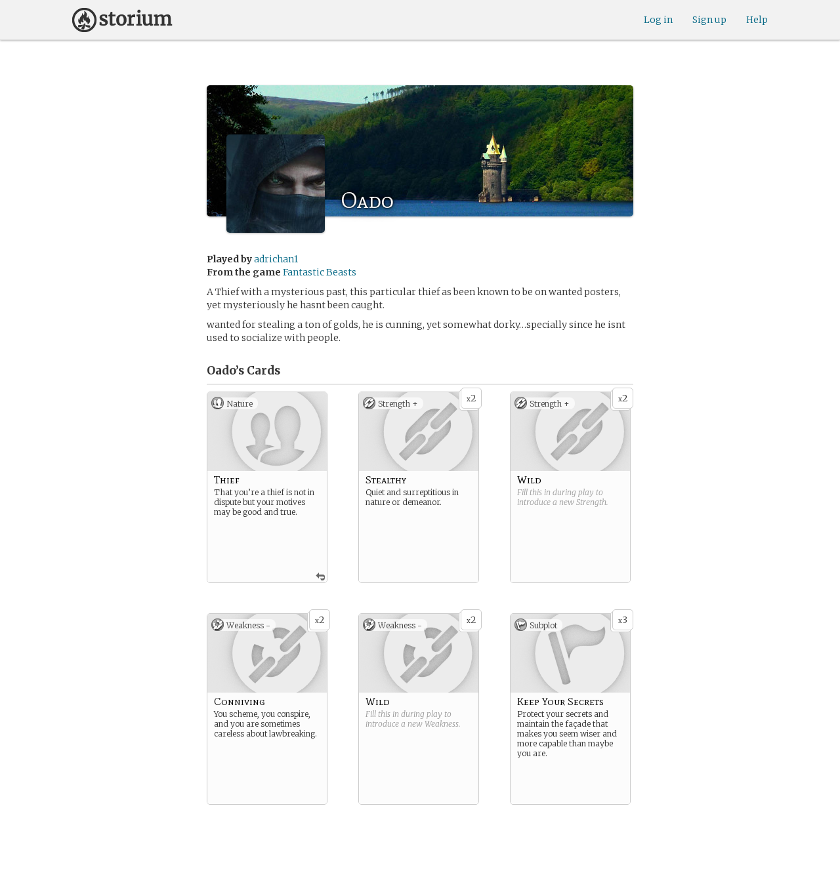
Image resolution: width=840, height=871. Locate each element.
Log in (658, 20)
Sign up (709, 20)
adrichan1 (276, 259)
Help (757, 20)
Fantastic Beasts (319, 272)
